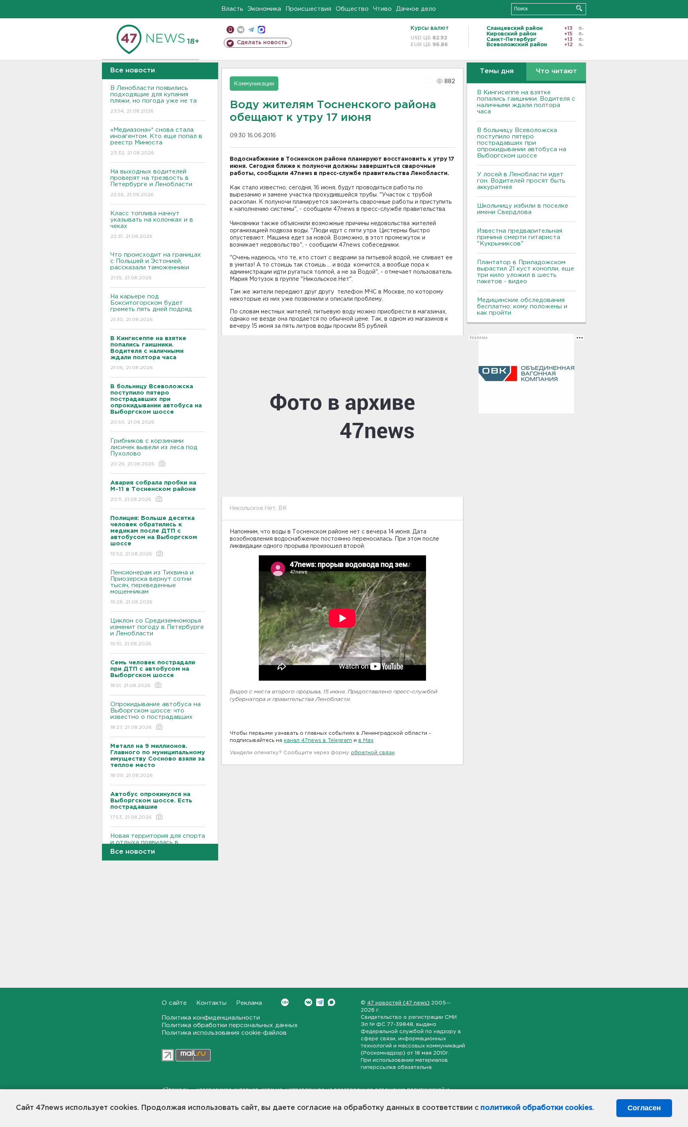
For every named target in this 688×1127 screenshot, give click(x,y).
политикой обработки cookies (536, 1108)
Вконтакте (308, 1002)
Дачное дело (416, 9)
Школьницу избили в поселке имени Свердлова (522, 209)
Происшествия (308, 9)
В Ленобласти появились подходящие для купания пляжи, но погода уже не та (153, 99)
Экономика (264, 9)
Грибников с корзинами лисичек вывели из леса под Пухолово (153, 452)
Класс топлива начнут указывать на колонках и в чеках (151, 225)
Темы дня (497, 71)
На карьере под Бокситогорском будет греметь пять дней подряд (151, 308)
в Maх (365, 740)
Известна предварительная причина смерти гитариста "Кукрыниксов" (519, 237)
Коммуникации (254, 84)
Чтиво (382, 9)
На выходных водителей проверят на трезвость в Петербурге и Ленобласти (151, 183)
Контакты (211, 1003)
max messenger (261, 29)
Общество (352, 9)
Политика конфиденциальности (211, 1017)
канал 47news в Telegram (318, 740)
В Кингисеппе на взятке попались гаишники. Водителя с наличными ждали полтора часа (526, 102)
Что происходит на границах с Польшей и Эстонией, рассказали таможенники (155, 266)
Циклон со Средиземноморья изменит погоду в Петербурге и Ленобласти (157, 632)
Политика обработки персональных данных (230, 1025)
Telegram (320, 1002)
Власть (232, 9)
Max (331, 1002)
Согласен (644, 1108)
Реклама (249, 1003)
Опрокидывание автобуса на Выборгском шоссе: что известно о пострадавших (155, 716)
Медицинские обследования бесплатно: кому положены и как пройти (522, 306)
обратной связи (373, 753)
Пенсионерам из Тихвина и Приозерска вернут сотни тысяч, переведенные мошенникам (152, 587)
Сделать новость (262, 42)
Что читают (556, 71)
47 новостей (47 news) (398, 1003)
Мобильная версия (230, 29)
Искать (579, 8)
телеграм (251, 29)
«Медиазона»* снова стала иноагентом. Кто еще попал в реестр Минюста (156, 141)
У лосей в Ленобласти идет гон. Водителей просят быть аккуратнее (521, 181)
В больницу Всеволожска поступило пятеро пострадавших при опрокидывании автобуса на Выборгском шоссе (521, 143)
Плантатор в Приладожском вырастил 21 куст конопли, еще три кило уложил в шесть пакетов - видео (525, 272)
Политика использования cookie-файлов (224, 1033)
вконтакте (240, 29)
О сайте (174, 1003)
